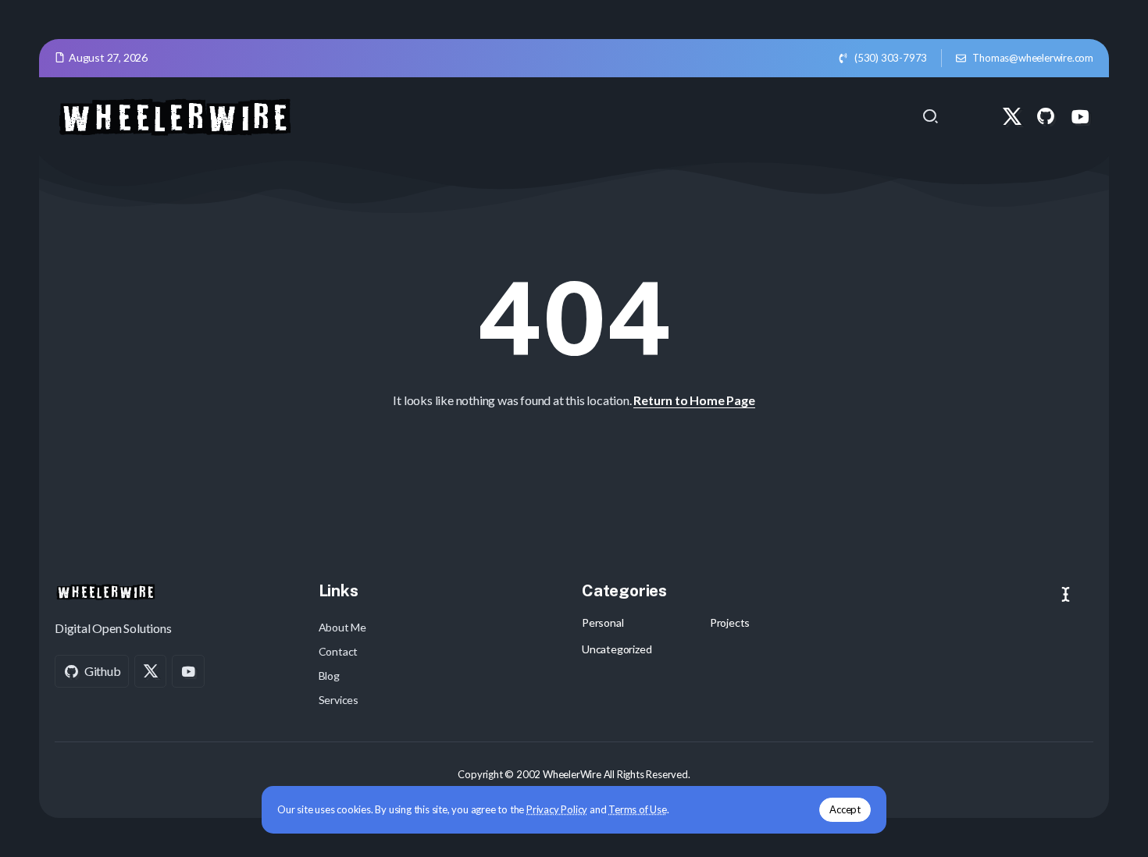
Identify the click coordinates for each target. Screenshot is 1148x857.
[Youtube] (1080, 116)
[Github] (1045, 116)
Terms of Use (637, 809)
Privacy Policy (556, 809)
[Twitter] (1012, 116)
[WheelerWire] (174, 114)
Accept (845, 809)
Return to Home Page (693, 400)
